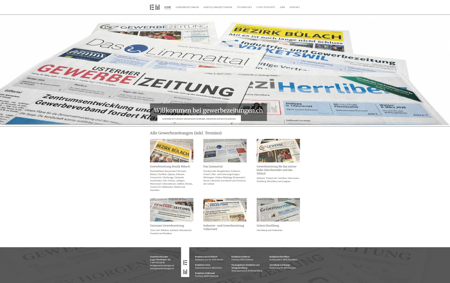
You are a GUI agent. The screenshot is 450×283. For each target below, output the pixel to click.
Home (167, 7)
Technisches (244, 7)
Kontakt (295, 7)
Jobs (282, 7)
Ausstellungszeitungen (218, 7)
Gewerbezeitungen (187, 7)
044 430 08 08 (158, 262)
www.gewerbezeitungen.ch (162, 268)
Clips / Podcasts (265, 7)
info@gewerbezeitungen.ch (162, 265)
